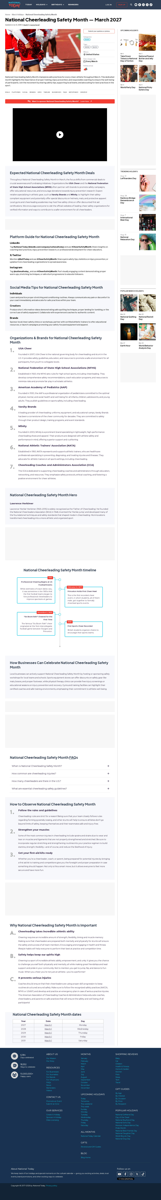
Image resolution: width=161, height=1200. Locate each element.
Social (25, 92)
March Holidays (18, 15)
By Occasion (121, 1099)
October (84, 1082)
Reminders (73, 4)
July (82, 1074)
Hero (40, 92)
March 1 (48, 1025)
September (85, 1080)
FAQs (65, 92)
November (85, 1085)
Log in (109, 5)
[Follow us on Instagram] (143, 4)
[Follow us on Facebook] (139, 4)
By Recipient (121, 1104)
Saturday (84, 1125)
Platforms (16, 92)
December (85, 1088)
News (48, 1085)
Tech (117, 1080)
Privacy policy (51, 1186)
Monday (84, 1112)
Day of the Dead (122, 1117)
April (82, 1066)
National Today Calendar (91, 1136)
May (82, 1069)
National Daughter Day (125, 1133)
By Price (119, 1101)
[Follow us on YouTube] (135, 4)
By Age (119, 1093)
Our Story (50, 1061)
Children (119, 1064)
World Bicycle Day (123, 1136)
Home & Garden (122, 1069)
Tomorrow (85, 1101)
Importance (73, 92)
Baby (118, 1058)
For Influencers (52, 1080)
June (83, 1072)
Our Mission (51, 1058)
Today (28, 4)
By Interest (120, 1096)
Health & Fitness (122, 1066)
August (84, 1077)
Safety (87, 47)
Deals (7, 92)
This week (85, 1107)
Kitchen (119, 1072)
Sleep (118, 1077)
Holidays (40, 4)
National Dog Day (123, 1139)
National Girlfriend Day (125, 1115)
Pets (117, 1074)
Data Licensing (52, 1120)
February (84, 1061)
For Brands (50, 1077)
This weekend (86, 1104)
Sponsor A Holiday (53, 1117)
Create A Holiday (53, 1115)
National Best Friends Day (126, 1131)
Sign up (121, 5)
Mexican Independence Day (127, 1125)
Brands (33, 92)
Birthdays (57, 4)
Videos (49, 1090)
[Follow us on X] (147, 4)
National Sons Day (123, 1123)
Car (117, 1061)
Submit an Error (52, 1104)
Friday (83, 1123)
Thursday (84, 1120)
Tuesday (84, 1115)
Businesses (56, 92)
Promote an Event (54, 1101)
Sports (95, 47)
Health (25, 25)
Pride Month (121, 1128)
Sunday (84, 1109)
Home (7, 15)
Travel (118, 1082)
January (84, 1058)
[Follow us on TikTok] (151, 4)
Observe (83, 92)
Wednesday (86, 1117)
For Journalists (52, 1074)
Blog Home (86, 1157)
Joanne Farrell (34, 25)
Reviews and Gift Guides (91, 1147)
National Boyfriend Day (125, 1120)
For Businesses (52, 1072)
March (83, 1064)
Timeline (47, 92)
